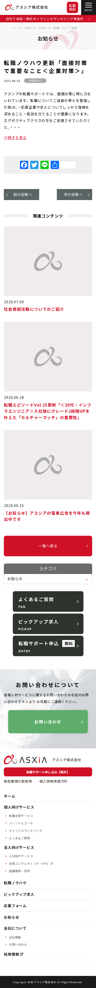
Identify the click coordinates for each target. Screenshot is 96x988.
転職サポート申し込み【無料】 (48, 772)
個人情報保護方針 (53, 781)
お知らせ (30, 28)
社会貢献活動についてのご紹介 (34, 309)
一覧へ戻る (47, 545)
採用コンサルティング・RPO (29, 863)
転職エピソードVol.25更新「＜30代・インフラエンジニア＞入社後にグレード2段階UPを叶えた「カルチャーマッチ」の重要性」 (47, 411)
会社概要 (15, 937)
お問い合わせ (48, 722)
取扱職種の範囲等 (18, 781)
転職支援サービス (21, 816)
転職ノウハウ (15, 882)
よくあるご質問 (19, 838)
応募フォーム (15, 905)
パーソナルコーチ (21, 823)
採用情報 (11, 954)
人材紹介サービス (21, 856)
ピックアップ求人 (19, 894)
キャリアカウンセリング (25, 831)
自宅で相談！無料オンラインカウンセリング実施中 (45, 18)
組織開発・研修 (19, 871)
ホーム (17, 28)
